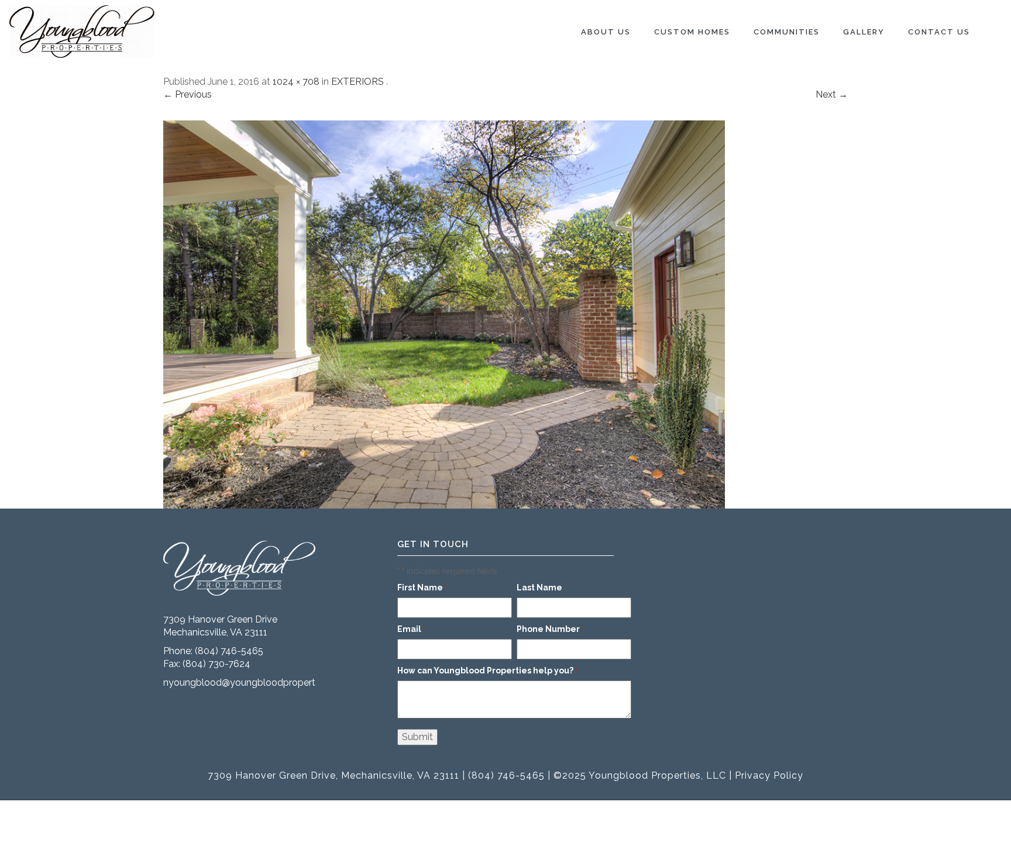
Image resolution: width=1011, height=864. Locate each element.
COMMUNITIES (787, 31)
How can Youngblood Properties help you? (487, 670)
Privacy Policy (769, 775)
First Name (422, 587)
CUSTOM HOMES (692, 31)
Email (411, 629)
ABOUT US (606, 31)
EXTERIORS (357, 81)
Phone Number (550, 629)
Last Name (542, 587)
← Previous (187, 94)
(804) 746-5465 (229, 650)
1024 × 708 (296, 81)
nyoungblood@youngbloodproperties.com (256, 682)
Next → (832, 94)
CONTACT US (939, 31)
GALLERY (864, 31)
